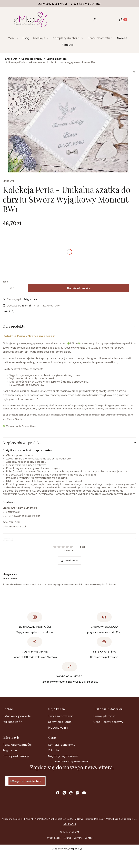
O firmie (53, 750)
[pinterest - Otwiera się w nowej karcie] (71, 793)
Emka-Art (11, 58)
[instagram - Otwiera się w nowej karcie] (64, 793)
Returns (67, 837)
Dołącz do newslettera (26, 781)
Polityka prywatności (17, 744)
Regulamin (10, 750)
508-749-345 (11, 522)
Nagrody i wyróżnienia (63, 756)
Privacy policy (53, 837)
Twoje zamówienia (60, 716)
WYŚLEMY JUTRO (87, 4)
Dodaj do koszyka (78, 288)
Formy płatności (104, 716)
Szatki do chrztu (31, 58)
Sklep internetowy (65, 849)
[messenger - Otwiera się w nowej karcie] (77, 793)
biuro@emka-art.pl (122, 819)
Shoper (72, 832)
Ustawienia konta (60, 722)
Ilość (5, 281)
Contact (88, 837)
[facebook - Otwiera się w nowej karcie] (58, 793)
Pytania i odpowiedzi (17, 716)
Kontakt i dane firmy (61, 744)
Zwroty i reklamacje (16, 756)
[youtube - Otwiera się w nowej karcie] (84, 793)
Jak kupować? (12, 722)
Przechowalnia (58, 727)
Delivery (78, 837)
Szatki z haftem (56, 58)
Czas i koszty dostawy (108, 722)
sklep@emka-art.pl (14, 526)
